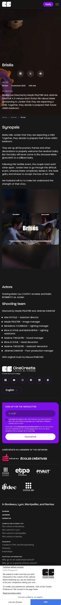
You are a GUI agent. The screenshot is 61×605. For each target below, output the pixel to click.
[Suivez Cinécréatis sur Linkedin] (20, 73)
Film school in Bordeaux (13, 526)
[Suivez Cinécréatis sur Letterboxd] (47, 380)
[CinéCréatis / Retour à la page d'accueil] (6, 4)
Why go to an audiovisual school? (18, 559)
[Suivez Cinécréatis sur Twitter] (30, 73)
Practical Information (12, 557)
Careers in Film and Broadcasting (18, 544)
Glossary (6, 548)
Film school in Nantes (12, 536)
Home (4, 117)
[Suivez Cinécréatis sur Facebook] (40, 73)
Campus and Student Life (13, 523)
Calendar (6, 515)
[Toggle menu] (57, 4)
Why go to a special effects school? (19, 563)
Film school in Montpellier (14, 533)
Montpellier (32, 504)
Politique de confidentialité (28, 427)
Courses (5, 511)
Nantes (49, 504)
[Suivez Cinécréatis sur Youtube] (14, 380)
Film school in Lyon (11, 530)
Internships (7, 551)
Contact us (6, 518)
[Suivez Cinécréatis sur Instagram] (22, 380)
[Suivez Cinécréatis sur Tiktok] (5, 380)
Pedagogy (6, 542)
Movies (14, 117)
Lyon (21, 504)
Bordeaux (11, 504)
